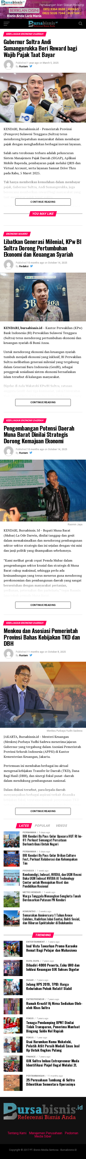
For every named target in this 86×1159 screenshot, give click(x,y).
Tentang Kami (17, 1133)
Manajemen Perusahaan (45, 1133)
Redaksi (23, 266)
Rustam (23, 66)
